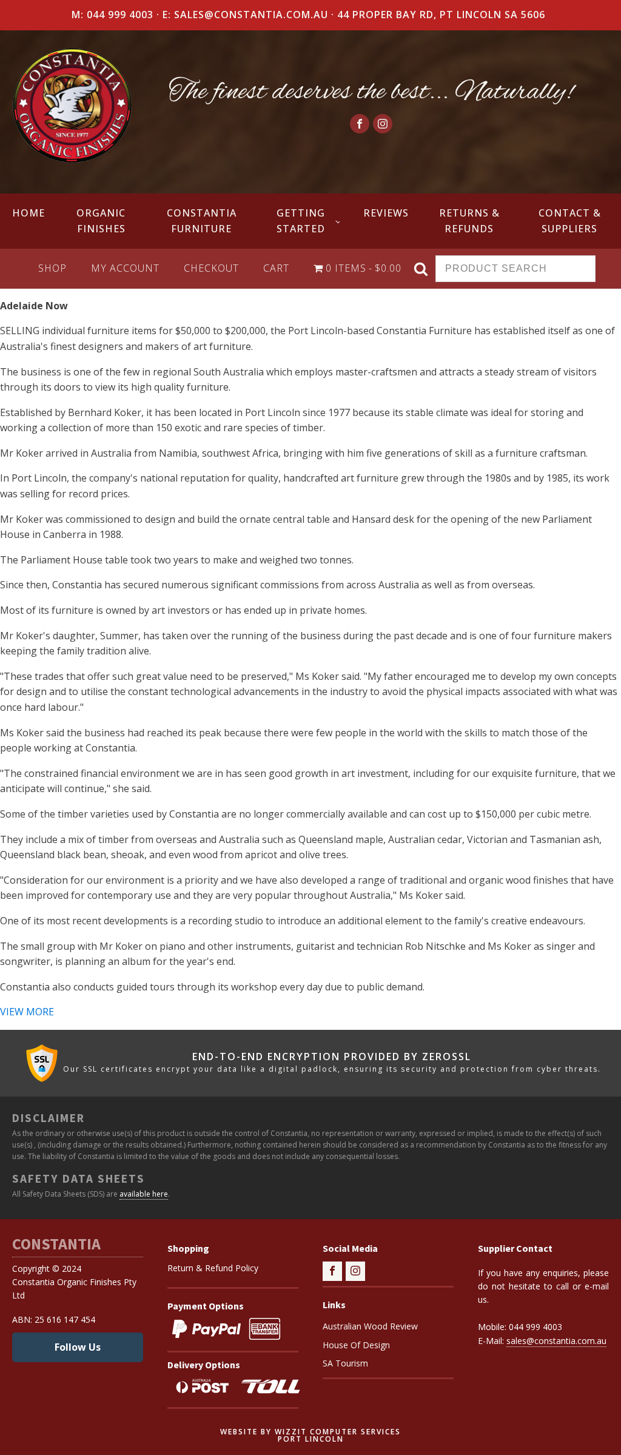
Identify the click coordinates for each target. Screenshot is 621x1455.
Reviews (386, 213)
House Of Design (356, 1345)
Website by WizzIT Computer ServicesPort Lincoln (310, 1435)
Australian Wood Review (370, 1326)
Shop (52, 268)
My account (125, 268)
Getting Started (301, 220)
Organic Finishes (101, 220)
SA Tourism (345, 1363)
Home (28, 213)
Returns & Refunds (469, 220)
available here (143, 1194)
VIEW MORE (27, 1011)
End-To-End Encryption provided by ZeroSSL (331, 1057)
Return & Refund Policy (212, 1268)
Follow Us (78, 1347)
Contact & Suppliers (570, 220)
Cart (276, 268)
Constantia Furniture (202, 220)
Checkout (211, 268)
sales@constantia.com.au (556, 1340)
